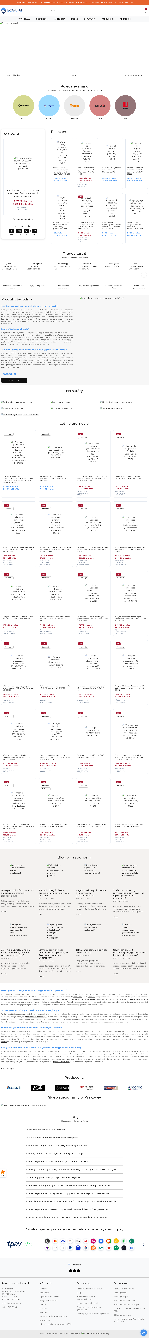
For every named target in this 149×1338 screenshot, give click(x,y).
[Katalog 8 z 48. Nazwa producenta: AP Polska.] (62, 1088)
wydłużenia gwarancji (61, 1062)
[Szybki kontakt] (143, 1332)
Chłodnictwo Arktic (122, 1315)
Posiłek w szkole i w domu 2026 (91, 1289)
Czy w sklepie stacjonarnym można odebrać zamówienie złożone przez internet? (69, 1185)
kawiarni (91, 997)
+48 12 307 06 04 (9, 1307)
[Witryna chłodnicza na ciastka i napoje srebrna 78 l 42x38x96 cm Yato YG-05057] (57, 604)
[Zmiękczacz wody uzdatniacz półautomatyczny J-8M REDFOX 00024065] (57, 465)
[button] (25, 19)
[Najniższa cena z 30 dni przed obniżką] (29, 208)
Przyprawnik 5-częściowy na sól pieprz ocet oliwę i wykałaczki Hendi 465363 (111, 226)
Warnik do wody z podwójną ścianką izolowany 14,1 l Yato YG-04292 (129, 825)
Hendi (67, 999)
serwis (4, 1042)
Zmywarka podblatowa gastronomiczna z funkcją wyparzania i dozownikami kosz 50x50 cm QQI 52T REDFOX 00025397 (18, 479)
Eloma (80, 999)
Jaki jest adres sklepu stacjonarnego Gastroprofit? (52, 1137)
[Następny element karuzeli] (146, 1088)
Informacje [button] (45, 1283)
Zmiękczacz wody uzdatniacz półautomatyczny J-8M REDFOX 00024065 (53, 478)
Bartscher (91, 999)
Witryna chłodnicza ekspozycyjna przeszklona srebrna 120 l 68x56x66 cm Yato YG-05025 (92, 619)
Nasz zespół (44, 1320)
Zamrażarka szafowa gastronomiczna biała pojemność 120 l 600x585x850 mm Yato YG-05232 (92, 478)
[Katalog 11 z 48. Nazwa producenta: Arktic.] (135, 1088)
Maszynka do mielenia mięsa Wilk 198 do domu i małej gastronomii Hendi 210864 (61, 226)
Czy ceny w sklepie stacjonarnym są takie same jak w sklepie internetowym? (66, 1217)
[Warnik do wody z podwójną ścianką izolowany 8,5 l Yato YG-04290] (57, 812)
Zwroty (42, 1305)
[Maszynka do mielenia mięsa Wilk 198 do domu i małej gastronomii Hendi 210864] (64, 220)
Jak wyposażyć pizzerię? (87, 1303)
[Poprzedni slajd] (4, 47)
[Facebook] (70, 1270)
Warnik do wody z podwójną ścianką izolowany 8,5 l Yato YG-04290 (54, 825)
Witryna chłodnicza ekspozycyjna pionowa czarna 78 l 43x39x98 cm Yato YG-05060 (18, 688)
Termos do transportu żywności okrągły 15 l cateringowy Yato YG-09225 (86, 171)
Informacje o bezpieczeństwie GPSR (55, 1324)
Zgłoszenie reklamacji (49, 1297)
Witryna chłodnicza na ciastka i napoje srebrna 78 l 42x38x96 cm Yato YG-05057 (55, 619)
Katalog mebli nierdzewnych (127, 1305)
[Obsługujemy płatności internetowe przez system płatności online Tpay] (74, 1244)
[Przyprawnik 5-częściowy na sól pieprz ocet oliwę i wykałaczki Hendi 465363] (113, 220)
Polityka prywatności (48, 1301)
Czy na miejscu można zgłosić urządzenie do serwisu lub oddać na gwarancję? (67, 1209)
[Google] (78, 1270)
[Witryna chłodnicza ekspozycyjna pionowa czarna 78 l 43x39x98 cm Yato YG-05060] (20, 674)
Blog (79, 1293)
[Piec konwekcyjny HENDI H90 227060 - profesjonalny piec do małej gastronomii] (24, 178)
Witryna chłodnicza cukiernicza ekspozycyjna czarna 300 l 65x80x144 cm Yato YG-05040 (55, 757)
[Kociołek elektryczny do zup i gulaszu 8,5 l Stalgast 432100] (113, 165)
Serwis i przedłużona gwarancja (53, 1316)
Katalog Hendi (120, 1293)
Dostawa (43, 1308)
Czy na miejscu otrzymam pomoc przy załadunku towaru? (57, 1161)
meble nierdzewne (137, 999)
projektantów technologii (35, 1017)
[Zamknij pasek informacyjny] (147, 2)
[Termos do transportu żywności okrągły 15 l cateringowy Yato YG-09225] (88, 165)
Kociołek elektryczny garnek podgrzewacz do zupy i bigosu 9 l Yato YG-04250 (85, 226)
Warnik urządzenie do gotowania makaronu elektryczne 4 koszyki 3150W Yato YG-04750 (18, 826)
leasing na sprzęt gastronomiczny (15, 1054)
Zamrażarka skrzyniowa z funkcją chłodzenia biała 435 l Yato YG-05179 (129, 477)
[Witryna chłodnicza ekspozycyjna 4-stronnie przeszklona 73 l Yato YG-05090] (94, 674)
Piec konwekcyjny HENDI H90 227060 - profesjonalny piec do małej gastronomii (23, 193)
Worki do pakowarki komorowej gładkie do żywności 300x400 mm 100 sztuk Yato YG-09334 (18, 549)
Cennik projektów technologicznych (93, 1314)
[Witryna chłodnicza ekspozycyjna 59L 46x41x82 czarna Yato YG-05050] (57, 674)
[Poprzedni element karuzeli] (2, 1088)
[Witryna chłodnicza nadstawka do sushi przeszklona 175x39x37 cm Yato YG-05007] (20, 604)
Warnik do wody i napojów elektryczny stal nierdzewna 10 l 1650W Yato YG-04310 (61, 171)
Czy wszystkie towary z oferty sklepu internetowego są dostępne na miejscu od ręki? (71, 1169)
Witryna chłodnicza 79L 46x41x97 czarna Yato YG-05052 (90, 756)
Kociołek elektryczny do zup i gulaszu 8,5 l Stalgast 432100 (111, 170)
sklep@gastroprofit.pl (11, 1303)
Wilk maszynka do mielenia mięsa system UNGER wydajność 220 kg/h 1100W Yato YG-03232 (129, 757)
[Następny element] (144, 274)
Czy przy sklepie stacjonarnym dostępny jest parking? (54, 1153)
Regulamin (44, 1293)
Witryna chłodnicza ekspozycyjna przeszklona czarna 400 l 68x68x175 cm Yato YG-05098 (130, 619)
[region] (74, 108)
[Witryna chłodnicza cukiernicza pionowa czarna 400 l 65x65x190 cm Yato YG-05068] (20, 743)
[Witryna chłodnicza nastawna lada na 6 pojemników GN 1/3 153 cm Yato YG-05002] (94, 535)
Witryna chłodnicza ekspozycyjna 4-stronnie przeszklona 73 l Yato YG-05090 (91, 688)
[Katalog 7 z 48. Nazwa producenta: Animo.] (38, 1088)
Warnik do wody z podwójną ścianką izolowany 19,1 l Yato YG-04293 (91, 825)
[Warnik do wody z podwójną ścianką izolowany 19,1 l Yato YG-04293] (94, 812)
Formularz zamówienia (124, 1289)
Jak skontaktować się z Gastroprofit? (45, 1130)
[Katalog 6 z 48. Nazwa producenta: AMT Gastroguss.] (14, 1088)
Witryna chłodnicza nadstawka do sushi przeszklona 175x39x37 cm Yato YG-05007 (18, 619)
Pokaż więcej (8, 1069)
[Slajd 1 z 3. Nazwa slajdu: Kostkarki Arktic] (74, 47)
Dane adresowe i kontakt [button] (16, 1283)
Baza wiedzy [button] (84, 1283)
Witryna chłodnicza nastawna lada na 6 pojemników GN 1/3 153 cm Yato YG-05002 (92, 549)
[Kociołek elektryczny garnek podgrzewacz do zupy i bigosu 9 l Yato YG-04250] (88, 220)
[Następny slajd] (144, 47)
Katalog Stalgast (121, 1297)
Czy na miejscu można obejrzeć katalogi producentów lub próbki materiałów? (67, 1193)
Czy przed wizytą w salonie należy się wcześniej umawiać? (56, 1145)
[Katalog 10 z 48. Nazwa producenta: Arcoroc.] (111, 1088)
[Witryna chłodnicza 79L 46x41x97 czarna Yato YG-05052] (94, 743)
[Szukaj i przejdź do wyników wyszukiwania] (99, 10)
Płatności (43, 1312)
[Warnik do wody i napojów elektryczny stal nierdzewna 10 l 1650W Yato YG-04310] (64, 165)
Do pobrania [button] (121, 1283)
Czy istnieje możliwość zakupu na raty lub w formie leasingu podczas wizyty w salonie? (71, 1201)
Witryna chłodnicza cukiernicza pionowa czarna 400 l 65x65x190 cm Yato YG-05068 (17, 757)
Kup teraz (14, 380)
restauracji (77, 997)
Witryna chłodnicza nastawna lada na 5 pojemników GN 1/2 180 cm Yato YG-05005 (130, 549)
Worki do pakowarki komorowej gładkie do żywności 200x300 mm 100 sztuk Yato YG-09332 (55, 549)
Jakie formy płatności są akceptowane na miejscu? (53, 1177)
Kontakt (43, 1289)
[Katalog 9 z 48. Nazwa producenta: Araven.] (86, 1088)
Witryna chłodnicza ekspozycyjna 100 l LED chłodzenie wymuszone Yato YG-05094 (130, 688)
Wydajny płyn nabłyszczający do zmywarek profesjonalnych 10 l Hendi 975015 (135, 226)
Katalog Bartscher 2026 (124, 1301)
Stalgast (73, 999)
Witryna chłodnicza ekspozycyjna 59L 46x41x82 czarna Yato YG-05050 (55, 687)
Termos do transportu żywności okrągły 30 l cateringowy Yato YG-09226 (135, 171)
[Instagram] (74, 1270)
